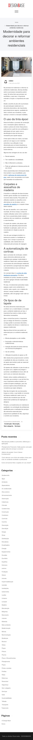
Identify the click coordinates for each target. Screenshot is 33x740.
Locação (4, 602)
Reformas (5, 678)
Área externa (5, 492)
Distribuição (5, 538)
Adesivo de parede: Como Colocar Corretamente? (12, 453)
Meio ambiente (6, 625)
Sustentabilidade (7, 698)
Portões (4, 671)
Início (16, 22)
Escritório (4, 558)
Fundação (5, 572)
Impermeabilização (7, 582)
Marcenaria (5, 615)
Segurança (5, 685)
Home (3, 724)
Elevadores (5, 542)
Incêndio (4, 585)
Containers (5, 515)
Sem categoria (8, 426)
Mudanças (5, 638)
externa (4, 568)
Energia (4, 548)
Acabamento (5, 475)
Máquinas (5, 611)
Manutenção (5, 608)
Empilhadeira (6, 545)
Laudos (4, 595)
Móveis (4, 631)
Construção (8, 424)
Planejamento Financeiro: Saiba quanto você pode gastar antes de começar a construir (17, 448)
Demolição (5, 528)
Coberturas (5, 502)
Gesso (4, 575)
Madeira (4, 605)
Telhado (4, 701)
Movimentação (6, 635)
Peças (4, 648)
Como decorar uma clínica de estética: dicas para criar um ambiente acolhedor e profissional (16, 458)
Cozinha (4, 522)
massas (4, 618)
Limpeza (4, 598)
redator (11, 81)
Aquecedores (6, 485)
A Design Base (6, 720)
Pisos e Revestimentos (9, 658)
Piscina (4, 655)
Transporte (5, 705)
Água (3, 479)
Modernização (6, 628)
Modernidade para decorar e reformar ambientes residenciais (17, 27)
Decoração (16, 424)
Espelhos (4, 562)
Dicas (3, 535)
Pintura (4, 651)
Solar (3, 695)
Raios (3, 675)
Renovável (5, 681)
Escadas (4, 555)
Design (4, 532)
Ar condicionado (6, 489)
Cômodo (4, 505)
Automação (5, 498)
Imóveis (4, 578)
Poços (4, 665)
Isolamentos (5, 592)
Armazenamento (7, 495)
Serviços (17, 426)
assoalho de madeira (10, 204)
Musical (4, 641)
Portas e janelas (6, 668)
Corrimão (4, 518)
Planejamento (6, 661)
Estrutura (4, 565)
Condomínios (6, 508)
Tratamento (5, 708)
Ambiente (4, 482)
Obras (4, 645)
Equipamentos (6, 552)
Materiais (4, 621)
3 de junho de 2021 (14, 83)
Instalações (5, 588)
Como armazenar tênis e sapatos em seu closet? (16, 463)
